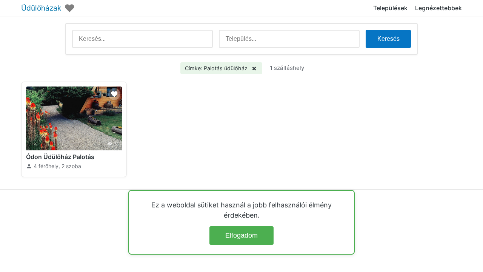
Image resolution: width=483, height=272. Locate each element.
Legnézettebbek (438, 8)
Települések (390, 8)
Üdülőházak (41, 8)
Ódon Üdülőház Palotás (60, 157)
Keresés (388, 39)
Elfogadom (241, 235)
